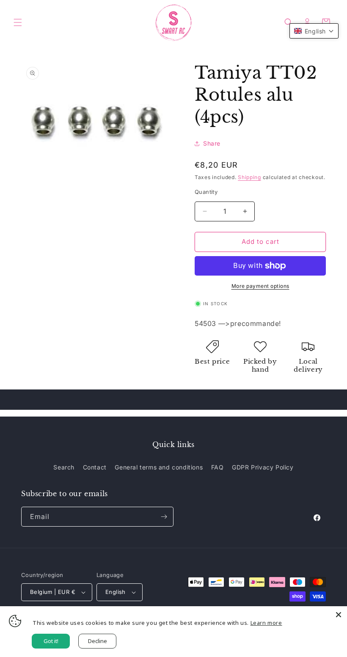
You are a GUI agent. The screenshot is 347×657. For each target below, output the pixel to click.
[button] (17, 22)
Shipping (249, 177)
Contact (95, 467)
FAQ (217, 467)
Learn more (266, 623)
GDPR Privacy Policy (262, 467)
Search (63, 467)
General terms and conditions (159, 467)
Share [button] (211, 143)
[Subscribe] (163, 517)
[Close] (338, 614)
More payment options (260, 286)
